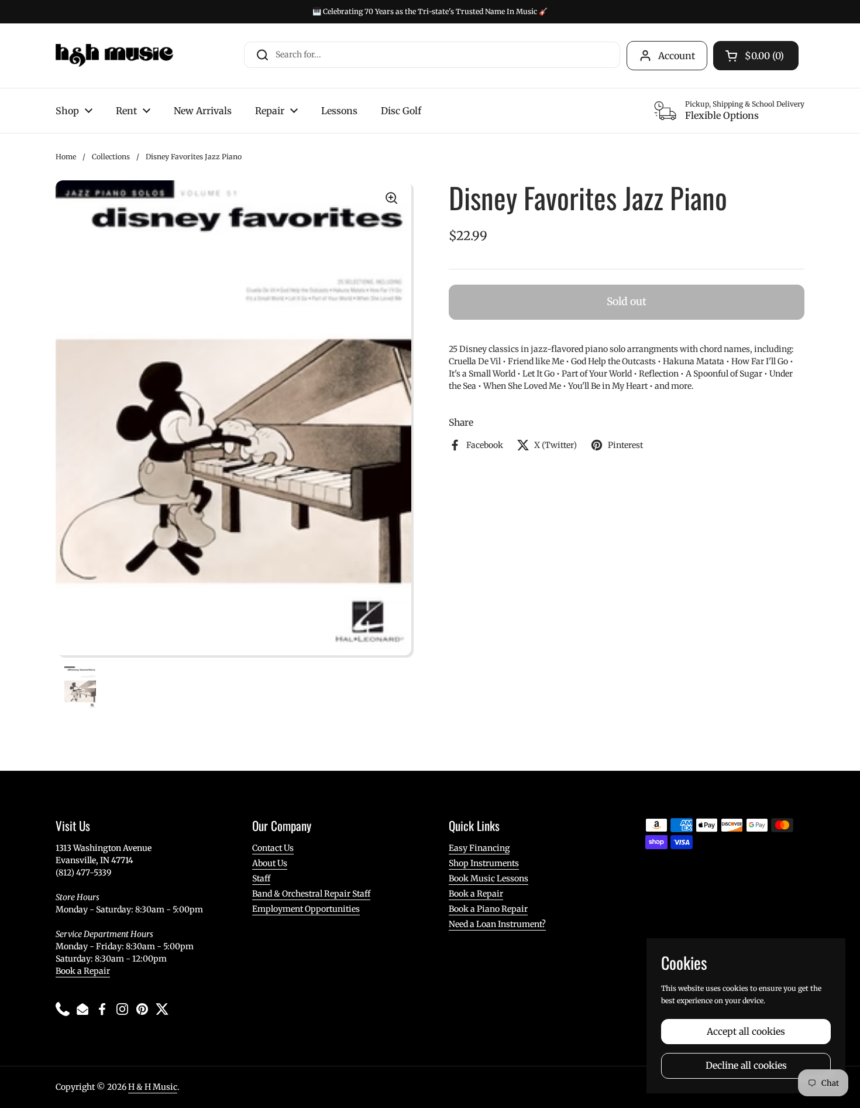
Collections (111, 156)
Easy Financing (479, 848)
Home (66, 156)
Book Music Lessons (488, 878)
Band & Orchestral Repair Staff (311, 893)
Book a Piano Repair (488, 909)
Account (676, 55)
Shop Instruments (484, 863)
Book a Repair (83, 971)
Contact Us (273, 848)
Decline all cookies (746, 1065)
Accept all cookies (746, 1031)
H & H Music (152, 1087)
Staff (261, 878)
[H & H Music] (114, 55)
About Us (269, 863)
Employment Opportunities (306, 909)
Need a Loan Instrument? (497, 924)
